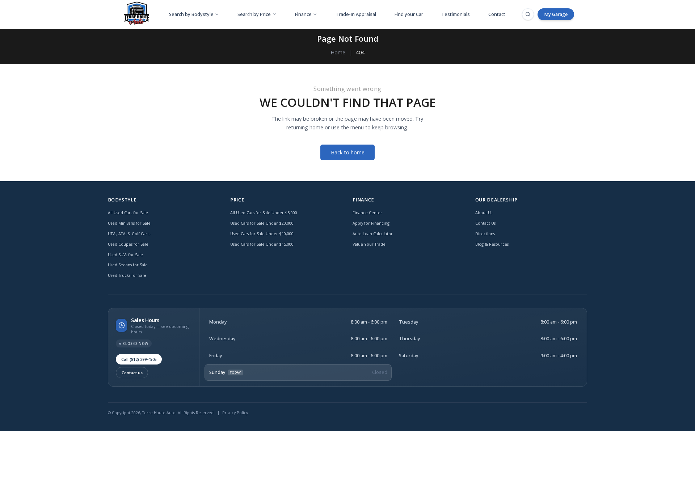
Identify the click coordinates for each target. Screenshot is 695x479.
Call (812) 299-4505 (139, 359)
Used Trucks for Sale (127, 275)
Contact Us (485, 223)
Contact (496, 14)
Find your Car (409, 14)
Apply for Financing (371, 223)
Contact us (132, 372)
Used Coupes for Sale (128, 244)
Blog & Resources (492, 244)
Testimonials (455, 14)
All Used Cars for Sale (128, 212)
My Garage (556, 14)
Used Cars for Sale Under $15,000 (262, 244)
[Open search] (528, 14)
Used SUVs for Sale (125, 254)
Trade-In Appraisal (356, 14)
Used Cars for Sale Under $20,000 (262, 223)
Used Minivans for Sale (129, 223)
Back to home (348, 152)
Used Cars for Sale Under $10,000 (262, 233)
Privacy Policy (235, 412)
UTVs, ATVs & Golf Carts (129, 233)
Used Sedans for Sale (128, 264)
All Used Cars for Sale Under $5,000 (263, 212)
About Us (483, 212)
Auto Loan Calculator (373, 233)
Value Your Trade (369, 244)
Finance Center (367, 212)
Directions (485, 233)
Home (337, 52)
